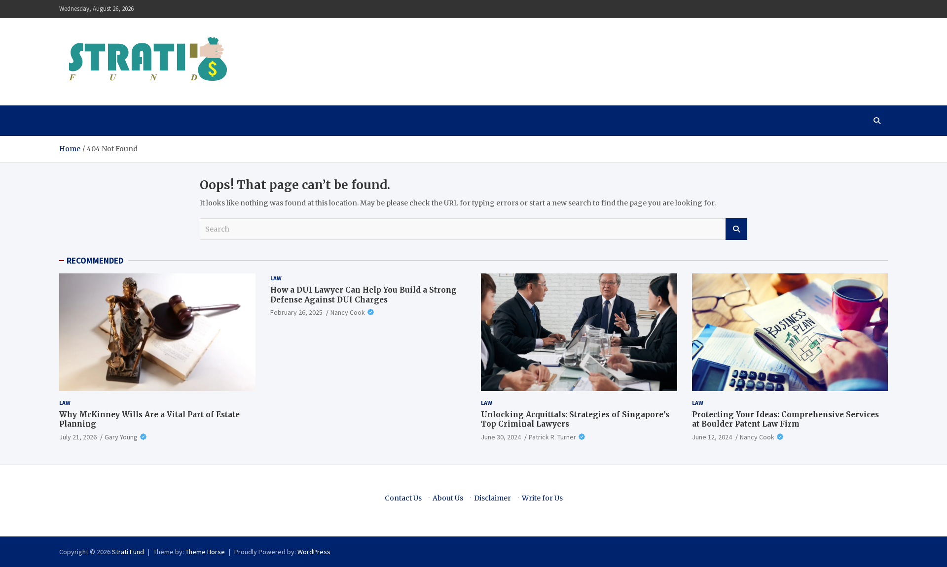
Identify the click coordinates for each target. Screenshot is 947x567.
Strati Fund (128, 551)
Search (736, 229)
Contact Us (403, 498)
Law (65, 402)
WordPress (313, 551)
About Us (448, 498)
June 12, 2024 (712, 437)
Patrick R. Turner (552, 437)
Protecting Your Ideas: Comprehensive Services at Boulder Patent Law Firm (785, 419)
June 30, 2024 (501, 437)
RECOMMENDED (95, 260)
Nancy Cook (347, 312)
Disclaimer (492, 498)
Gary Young (121, 437)
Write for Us (542, 498)
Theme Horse (205, 551)
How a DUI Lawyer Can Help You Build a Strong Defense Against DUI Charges (363, 294)
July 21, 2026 (78, 437)
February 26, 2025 (296, 312)
